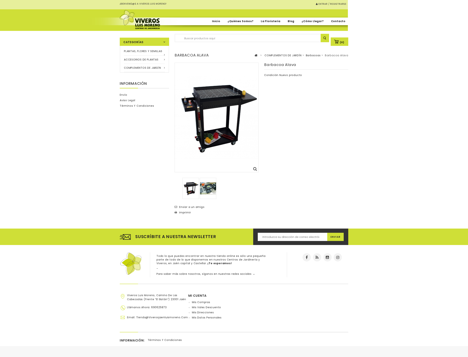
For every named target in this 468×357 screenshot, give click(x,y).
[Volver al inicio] (255, 55)
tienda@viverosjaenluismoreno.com (162, 317)
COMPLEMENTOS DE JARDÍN (142, 68)
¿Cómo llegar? (313, 21)
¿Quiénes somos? (241, 21)
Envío (123, 95)
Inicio (216, 21)
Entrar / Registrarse (332, 3)
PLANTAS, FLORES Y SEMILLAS (143, 51)
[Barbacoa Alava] (191, 188)
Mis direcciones (203, 312)
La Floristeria (270, 21)
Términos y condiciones (137, 106)
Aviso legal (127, 100)
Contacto (338, 21)
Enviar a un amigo (192, 207)
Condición (271, 75)
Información (133, 83)
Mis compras (201, 302)
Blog (291, 21)
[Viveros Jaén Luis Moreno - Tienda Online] (140, 19)
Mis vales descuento (206, 307)
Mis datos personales (207, 317)
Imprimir (185, 212)
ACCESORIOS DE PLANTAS (141, 59)
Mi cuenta (197, 295)
